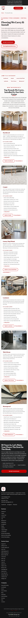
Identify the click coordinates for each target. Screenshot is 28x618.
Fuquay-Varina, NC (5, 547)
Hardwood (5, 78)
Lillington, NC (4, 545)
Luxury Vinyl (3, 515)
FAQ (2, 600)
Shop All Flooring (4, 585)
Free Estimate (18, 8)
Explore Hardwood (9, 160)
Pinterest (15, 504)
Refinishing (3, 522)
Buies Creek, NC (4, 554)
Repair (2, 526)
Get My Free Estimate (8, 42)
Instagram (9, 504)
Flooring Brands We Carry (9, 46)
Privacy (12, 610)
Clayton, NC (3, 565)
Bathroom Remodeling (6, 535)
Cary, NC (3, 562)
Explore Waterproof (9, 434)
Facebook (3, 504)
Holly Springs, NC (5, 551)
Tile (2, 518)
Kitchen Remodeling (5, 533)
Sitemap (16, 610)
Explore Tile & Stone (9, 380)
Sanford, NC (4, 571)
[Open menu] (25, 8)
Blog (2, 592)
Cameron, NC (4, 576)
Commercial (3, 531)
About (2, 589)
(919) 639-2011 (4, 500)
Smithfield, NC (4, 569)
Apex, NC (3, 560)
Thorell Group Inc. (14, 614)
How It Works (4, 590)
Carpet (12, 78)
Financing (3, 594)
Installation (3, 524)
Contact (3, 601)
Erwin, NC (3, 558)
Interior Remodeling (5, 537)
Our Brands (3, 587)
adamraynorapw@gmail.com (7, 502)
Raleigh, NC (3, 578)
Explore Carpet (8, 215)
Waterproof (21, 81)
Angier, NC (3, 543)
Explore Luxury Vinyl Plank (10, 269)
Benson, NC (3, 567)
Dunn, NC (3, 549)
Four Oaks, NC (4, 573)
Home (2, 12)
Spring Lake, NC (4, 574)
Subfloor (3, 527)
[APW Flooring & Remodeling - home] (3, 8)
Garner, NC (3, 563)
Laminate (6, 81)
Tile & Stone (13, 81)
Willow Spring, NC (5, 553)
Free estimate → (19, 160)
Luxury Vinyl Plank (20, 78)
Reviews (3, 598)
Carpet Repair (4, 529)
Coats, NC (3, 556)
